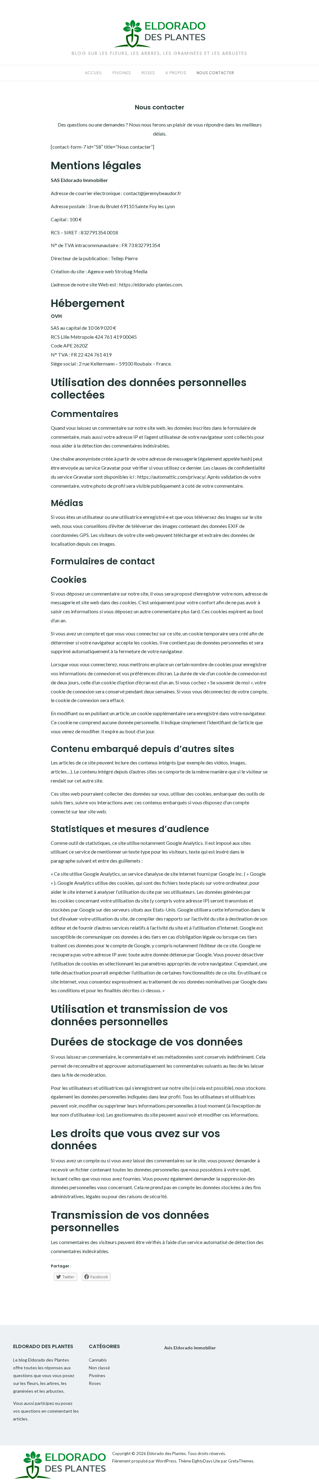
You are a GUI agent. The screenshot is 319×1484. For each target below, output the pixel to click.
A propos (175, 72)
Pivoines (121, 72)
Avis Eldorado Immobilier (190, 1347)
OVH (56, 316)
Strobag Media (131, 271)
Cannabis (98, 1359)
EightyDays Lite (206, 1460)
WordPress (166, 1460)
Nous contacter (215, 72)
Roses (148, 72)
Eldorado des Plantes (166, 1453)
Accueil (93, 72)
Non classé (99, 1367)
